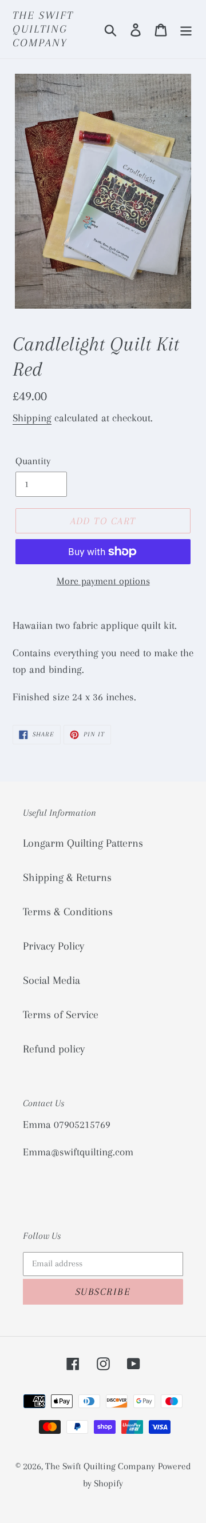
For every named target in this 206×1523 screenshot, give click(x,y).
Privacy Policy (53, 946)
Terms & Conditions (68, 912)
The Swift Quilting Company (43, 29)
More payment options (103, 581)
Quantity (32, 461)
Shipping (32, 418)
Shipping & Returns (67, 877)
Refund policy (54, 1049)
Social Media (51, 980)
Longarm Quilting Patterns (83, 843)
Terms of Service (60, 1014)
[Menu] (186, 29)
